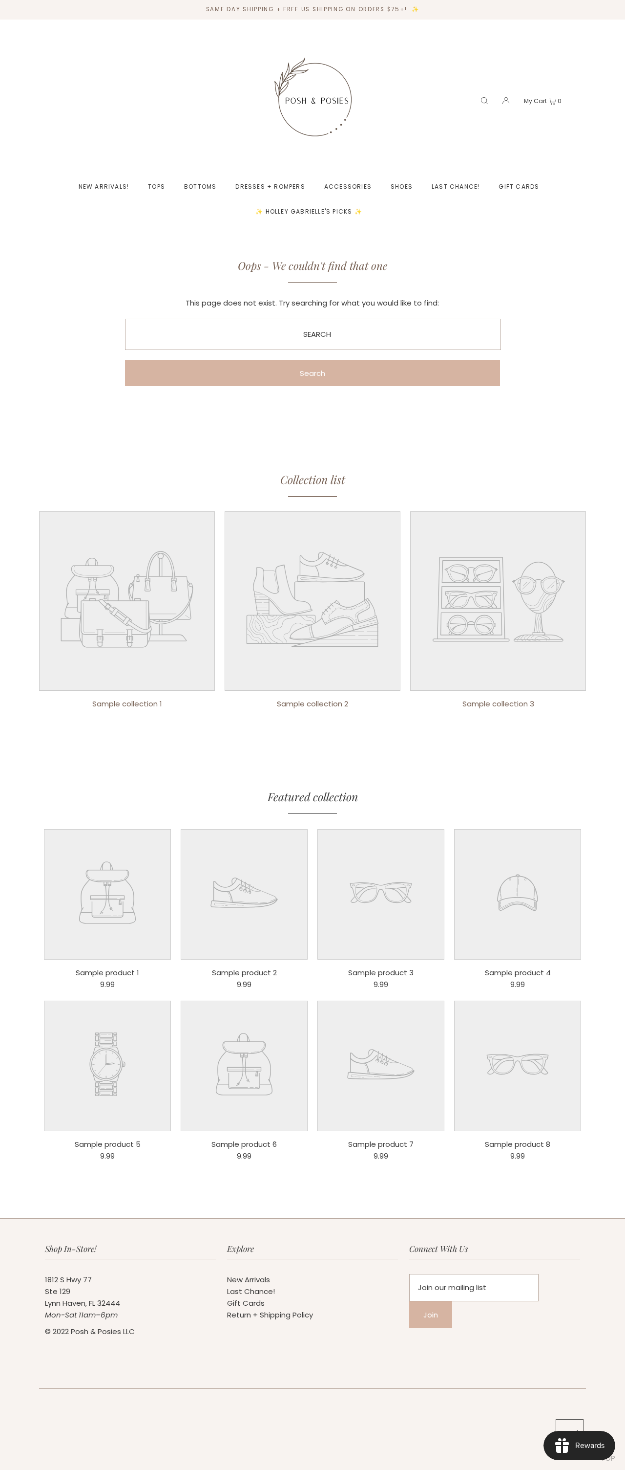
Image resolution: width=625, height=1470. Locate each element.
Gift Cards (246, 1303)
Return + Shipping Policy (270, 1315)
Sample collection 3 (498, 704)
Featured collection (313, 796)
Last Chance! (251, 1291)
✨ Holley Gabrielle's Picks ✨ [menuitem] (308, 211)
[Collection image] (127, 683)
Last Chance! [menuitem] (455, 186)
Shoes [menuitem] (402, 186)
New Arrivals (248, 1279)
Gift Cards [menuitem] (519, 186)
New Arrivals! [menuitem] (104, 186)
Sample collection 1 (127, 704)
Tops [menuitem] (156, 186)
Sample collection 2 (312, 704)
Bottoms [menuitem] (200, 186)
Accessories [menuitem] (348, 186)
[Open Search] (484, 100)
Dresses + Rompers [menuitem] (270, 186)
